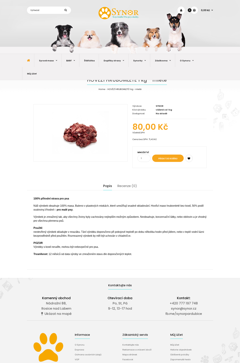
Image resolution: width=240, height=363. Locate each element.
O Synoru (79, 344)
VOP (77, 359)
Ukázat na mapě (57, 313)
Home (102, 89)
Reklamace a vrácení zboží (137, 349)
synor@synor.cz (183, 308)
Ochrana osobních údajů (88, 354)
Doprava (79, 349)
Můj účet (174, 344)
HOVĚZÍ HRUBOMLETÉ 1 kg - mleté (124, 89)
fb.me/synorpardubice (183, 313)
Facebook (127, 359)
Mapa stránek (129, 354)
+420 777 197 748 (184, 303)
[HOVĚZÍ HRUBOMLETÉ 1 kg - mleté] (80, 132)
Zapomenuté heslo (180, 359)
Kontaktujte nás (130, 344)
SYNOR (159, 106)
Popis (107, 186)
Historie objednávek (181, 349)
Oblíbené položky (179, 354)
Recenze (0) (127, 186)
